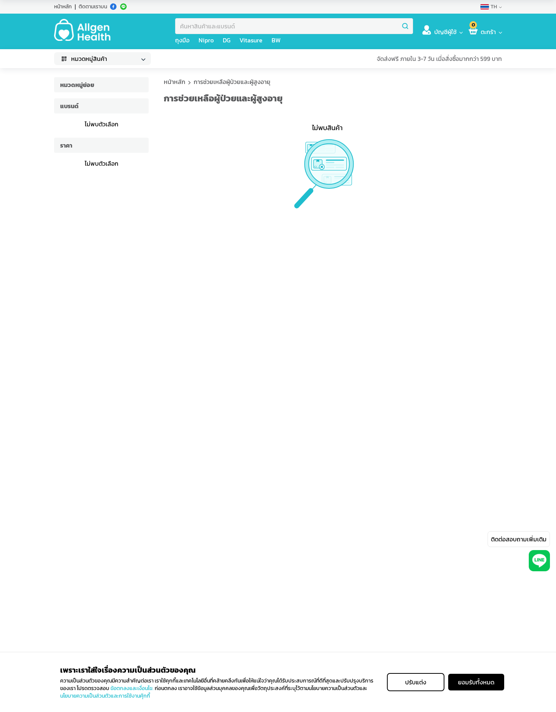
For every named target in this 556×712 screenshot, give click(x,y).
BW (276, 40)
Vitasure (250, 40)
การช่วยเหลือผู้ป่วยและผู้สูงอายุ (232, 81)
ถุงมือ (182, 40)
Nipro (206, 40)
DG (226, 40)
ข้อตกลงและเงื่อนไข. (132, 688)
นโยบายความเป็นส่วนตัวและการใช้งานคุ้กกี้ (105, 696)
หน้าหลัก (63, 7)
